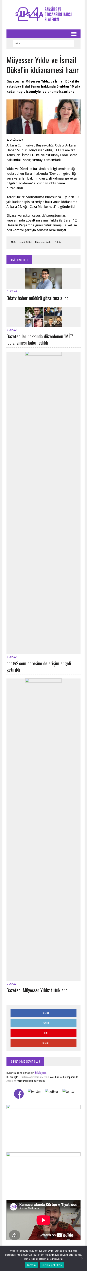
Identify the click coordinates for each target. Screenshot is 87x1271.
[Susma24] (43, 14)
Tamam (31, 1265)
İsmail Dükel (25, 242)
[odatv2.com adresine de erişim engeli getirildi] (43, 651)
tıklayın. (41, 1072)
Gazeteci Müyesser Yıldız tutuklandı (37, 990)
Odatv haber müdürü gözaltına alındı (38, 297)
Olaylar (11, 291)
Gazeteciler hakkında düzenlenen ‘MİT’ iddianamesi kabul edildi (39, 339)
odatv (58, 242)
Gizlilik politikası (52, 1265)
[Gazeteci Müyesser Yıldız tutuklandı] (43, 978)
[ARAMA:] (43, 42)
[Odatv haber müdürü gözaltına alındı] (43, 286)
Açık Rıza (11, 1081)
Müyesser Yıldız (43, 242)
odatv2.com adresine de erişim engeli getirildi (38, 666)
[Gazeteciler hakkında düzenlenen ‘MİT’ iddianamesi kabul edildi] (43, 324)
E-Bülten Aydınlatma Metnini (34, 1077)
